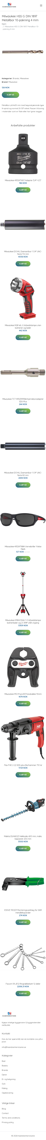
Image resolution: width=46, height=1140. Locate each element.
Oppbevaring (7, 1093)
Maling (4, 1088)
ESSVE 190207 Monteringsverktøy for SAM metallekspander (23, 911)
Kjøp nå (10, 95)
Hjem (4, 24)
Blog (4, 1109)
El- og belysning (8, 1079)
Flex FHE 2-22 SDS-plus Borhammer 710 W (23, 765)
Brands (16, 78)
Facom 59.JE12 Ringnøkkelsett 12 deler (23, 984)
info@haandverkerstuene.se (14, 1047)
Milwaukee (24, 78)
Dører (4, 1075)
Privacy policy (8, 1122)
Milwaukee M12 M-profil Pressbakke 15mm (23, 694)
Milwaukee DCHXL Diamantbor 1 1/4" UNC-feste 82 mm (23, 473)
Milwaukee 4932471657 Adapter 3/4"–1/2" (23, 180)
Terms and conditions (11, 1118)
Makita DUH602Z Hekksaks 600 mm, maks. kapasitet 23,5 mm (23, 837)
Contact (5, 1113)
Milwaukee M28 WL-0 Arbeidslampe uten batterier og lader (23, 326)
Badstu (5, 1065)
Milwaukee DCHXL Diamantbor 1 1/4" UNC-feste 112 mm (23, 252)
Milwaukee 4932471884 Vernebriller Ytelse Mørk (23, 547)
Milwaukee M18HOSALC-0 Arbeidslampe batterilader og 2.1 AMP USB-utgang (23, 621)
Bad (3, 1061)
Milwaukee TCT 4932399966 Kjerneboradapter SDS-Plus (23, 400)
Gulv (4, 1084)
